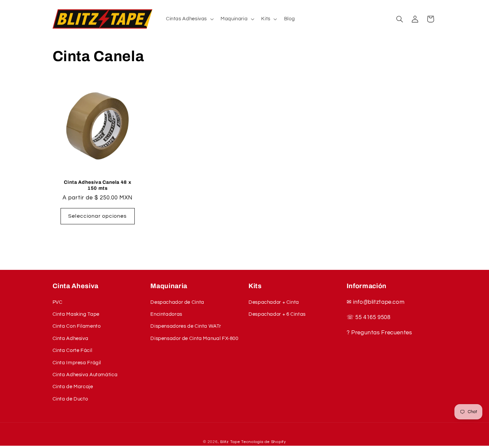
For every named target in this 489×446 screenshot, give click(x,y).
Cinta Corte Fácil (72, 350)
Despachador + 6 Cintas (277, 314)
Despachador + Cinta (273, 302)
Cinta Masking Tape (76, 314)
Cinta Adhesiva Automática (85, 374)
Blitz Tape (230, 442)
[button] (189, 19)
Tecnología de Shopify (263, 442)
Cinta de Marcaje (73, 386)
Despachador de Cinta (177, 302)
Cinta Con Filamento (77, 326)
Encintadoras (166, 314)
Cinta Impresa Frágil (77, 362)
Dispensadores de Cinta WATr (185, 326)
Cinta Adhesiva (70, 338)
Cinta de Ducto (70, 398)
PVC (58, 302)
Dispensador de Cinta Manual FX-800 (194, 338)
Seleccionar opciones (97, 216)
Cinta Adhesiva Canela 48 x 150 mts (97, 185)
